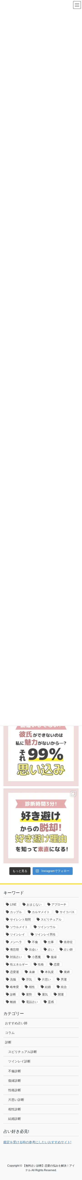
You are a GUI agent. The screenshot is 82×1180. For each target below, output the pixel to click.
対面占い (16, 957)
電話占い (32, 1002)
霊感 (51, 1002)
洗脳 (13, 979)
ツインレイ (17, 934)
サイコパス (67, 912)
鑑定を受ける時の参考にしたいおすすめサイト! (37, 1142)
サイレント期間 (20, 919)
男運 (64, 979)
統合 (64, 987)
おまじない (34, 904)
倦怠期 (14, 949)
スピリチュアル (51, 919)
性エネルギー (19, 964)
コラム (10, 1032)
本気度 (49, 972)
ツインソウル (47, 927)
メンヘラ (16, 942)
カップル (16, 912)
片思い (46, 979)
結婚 (48, 987)
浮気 (29, 979)
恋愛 (57, 964)
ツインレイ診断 (19, 1061)
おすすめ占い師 (16, 1023)
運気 (45, 994)
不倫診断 (14, 1071)
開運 (61, 994)
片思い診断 (16, 1099)
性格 (41, 964)
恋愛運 (14, 972)
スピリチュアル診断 (22, 1052)
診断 (13, 994)
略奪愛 (14, 987)
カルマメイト (41, 912)
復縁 (54, 957)
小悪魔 (36, 957)
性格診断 (14, 1090)
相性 (32, 987)
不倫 (35, 942)
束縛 (67, 972)
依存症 (68, 942)
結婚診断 (14, 1119)
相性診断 (14, 1109)
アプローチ (58, 904)
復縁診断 (14, 1080)
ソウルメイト (19, 927)
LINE (13, 904)
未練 (32, 972)
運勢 (29, 994)
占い (51, 949)
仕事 (51, 942)
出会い (33, 949)
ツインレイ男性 (45, 934)
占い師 (68, 949)
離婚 (13, 1002)
